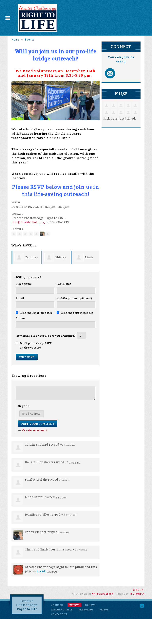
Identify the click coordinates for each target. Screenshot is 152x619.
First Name (24, 284)
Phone (20, 318)
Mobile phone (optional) (74, 298)
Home (15, 39)
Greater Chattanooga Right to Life (27, 605)
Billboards (86, 609)
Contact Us (59, 614)
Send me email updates (36, 313)
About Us (57, 605)
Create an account (35, 430)
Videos (103, 609)
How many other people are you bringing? (45, 335)
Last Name (64, 284)
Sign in (138, 590)
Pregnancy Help (62, 609)
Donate (90, 605)
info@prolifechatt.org (28, 222)
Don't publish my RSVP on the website (36, 345)
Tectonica (136, 594)
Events (29, 39)
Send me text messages (77, 313)
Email (20, 298)
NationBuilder (102, 594)
